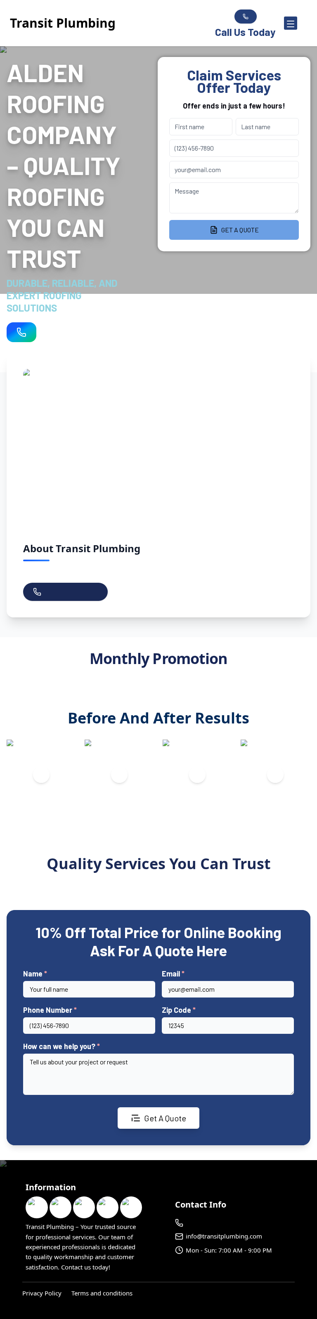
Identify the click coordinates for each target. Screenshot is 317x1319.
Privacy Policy (42, 1293)
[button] (286, 23)
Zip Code (179, 1009)
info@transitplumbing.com (224, 1236)
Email (173, 973)
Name (35, 973)
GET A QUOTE (240, 230)
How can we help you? (61, 1046)
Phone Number (50, 1009)
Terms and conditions (101, 1293)
